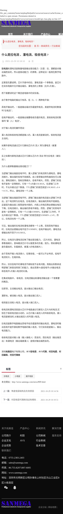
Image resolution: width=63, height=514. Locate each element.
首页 (10, 34)
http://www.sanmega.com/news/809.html (29, 382)
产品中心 (45, 34)
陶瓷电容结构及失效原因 (22, 391)
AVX (22, 440)
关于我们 (28, 34)
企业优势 (6, 445)
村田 (22, 435)
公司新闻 (40, 435)
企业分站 (42, 507)
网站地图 (52, 507)
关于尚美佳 (7, 428)
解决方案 (56, 428)
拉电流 (6, 376)
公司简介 (6, 435)
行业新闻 (40, 440)
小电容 (17, 376)
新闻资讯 (40, 428)
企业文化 (6, 440)
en (6, 44)
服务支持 (56, 435)
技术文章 (40, 445)
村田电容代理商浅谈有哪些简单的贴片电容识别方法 (25, 400)
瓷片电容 (29, 376)
